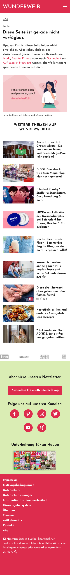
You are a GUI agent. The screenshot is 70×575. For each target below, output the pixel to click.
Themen (8, 515)
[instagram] (41, 414)
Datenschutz (11, 490)
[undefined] (20, 359)
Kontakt (8, 525)
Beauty (16, 58)
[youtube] (28, 428)
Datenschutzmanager (17, 495)
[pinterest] (28, 414)
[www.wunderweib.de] (21, 6)
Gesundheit (54, 58)
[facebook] (14, 414)
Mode (6, 58)
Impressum (10, 480)
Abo (5, 530)
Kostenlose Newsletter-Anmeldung (35, 390)
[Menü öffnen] (65, 6)
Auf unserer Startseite (17, 62)
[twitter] (55, 414)
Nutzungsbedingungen (18, 485)
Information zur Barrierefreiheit (25, 500)
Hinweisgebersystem (17, 505)
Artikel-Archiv (12, 520)
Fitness (26, 58)
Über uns (9, 510)
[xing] (41, 428)
